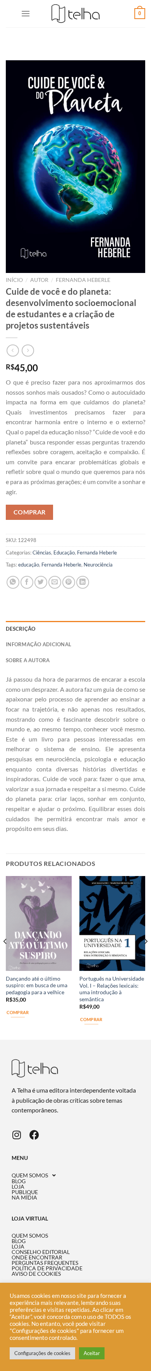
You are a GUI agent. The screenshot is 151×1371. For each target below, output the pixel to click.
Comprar (30, 512)
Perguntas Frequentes (45, 1263)
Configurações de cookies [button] (42, 1353)
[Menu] (25, 13)
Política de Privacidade (47, 1268)
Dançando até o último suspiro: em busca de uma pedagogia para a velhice (36, 985)
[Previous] (5, 957)
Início (14, 280)
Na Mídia (24, 1197)
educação (28, 564)
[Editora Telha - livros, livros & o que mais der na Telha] (75, 13)
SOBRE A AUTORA (28, 660)
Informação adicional (38, 644)
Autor (39, 280)
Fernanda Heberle (83, 280)
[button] (75, 1175)
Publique (25, 1192)
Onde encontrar (37, 1257)
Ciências (42, 552)
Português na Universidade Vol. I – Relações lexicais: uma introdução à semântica (111, 989)
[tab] (75, 629)
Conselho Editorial (41, 1252)
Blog (19, 1181)
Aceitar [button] (92, 1353)
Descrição (20, 629)
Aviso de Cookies (36, 1274)
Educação (64, 552)
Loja (18, 1186)
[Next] (145, 957)
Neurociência (98, 564)
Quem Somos (30, 1175)
